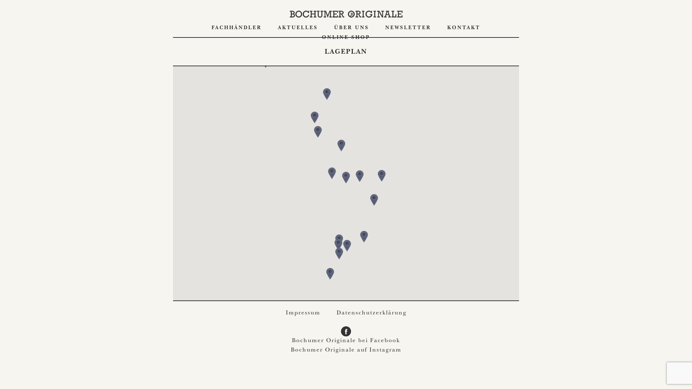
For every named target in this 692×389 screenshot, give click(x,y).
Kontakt (463, 28)
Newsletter (408, 28)
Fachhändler (237, 28)
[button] (346, 177)
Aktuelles (298, 28)
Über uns (351, 28)
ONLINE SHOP (346, 37)
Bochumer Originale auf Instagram (346, 350)
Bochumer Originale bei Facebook (346, 341)
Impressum (303, 313)
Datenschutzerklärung (372, 313)
